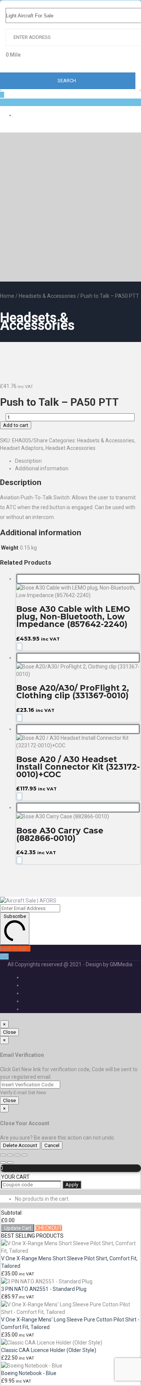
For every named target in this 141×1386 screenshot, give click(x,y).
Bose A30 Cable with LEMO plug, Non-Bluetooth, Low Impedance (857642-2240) (73, 616)
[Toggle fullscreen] (10, 1155)
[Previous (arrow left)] (3, 1162)
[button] (19, 646)
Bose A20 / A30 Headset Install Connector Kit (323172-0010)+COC (78, 767)
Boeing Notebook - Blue (28, 1373)
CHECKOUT (48, 1228)
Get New (37, 1092)
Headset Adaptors (21, 448)
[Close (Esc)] (24, 1155)
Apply (71, 1184)
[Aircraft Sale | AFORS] (28, 901)
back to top (13, 949)
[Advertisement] (70, 207)
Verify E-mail (13, 1092)
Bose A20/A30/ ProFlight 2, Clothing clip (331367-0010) (72, 691)
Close (9, 1032)
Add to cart (15, 425)
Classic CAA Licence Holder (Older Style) (48, 1350)
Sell (4, 956)
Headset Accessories (70, 448)
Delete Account (20, 1145)
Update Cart (17, 1228)
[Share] (17, 1155)
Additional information (41, 468)
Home (7, 296)
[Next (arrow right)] (10, 1162)
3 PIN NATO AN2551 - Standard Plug (43, 1289)
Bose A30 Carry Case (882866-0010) (59, 834)
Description (28, 461)
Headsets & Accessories (47, 296)
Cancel (51, 1145)
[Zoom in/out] (3, 1155)
